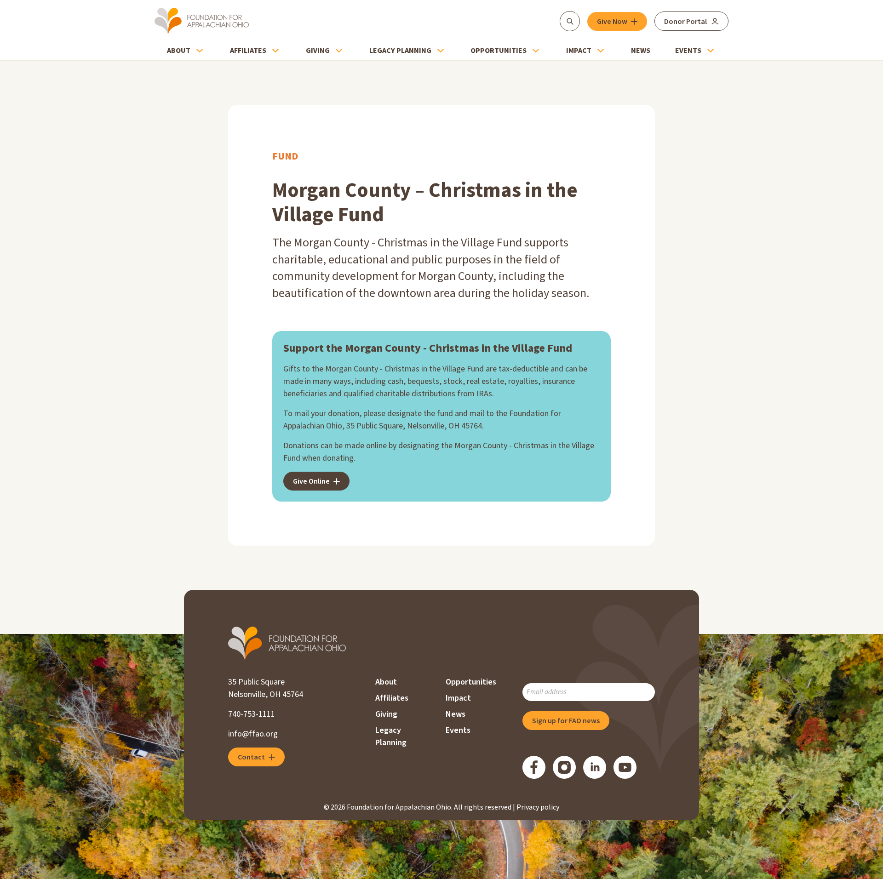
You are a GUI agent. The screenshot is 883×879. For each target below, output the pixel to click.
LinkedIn (594, 767)
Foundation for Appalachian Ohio (202, 21)
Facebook (533, 767)
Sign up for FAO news (566, 721)
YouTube (625, 767)
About (178, 51)
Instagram (564, 767)
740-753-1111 (251, 714)
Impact (578, 51)
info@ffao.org (253, 734)
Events (688, 51)
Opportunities (498, 51)
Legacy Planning (400, 51)
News (640, 51)
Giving (318, 51)
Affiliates (248, 51)
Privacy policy (537, 807)
